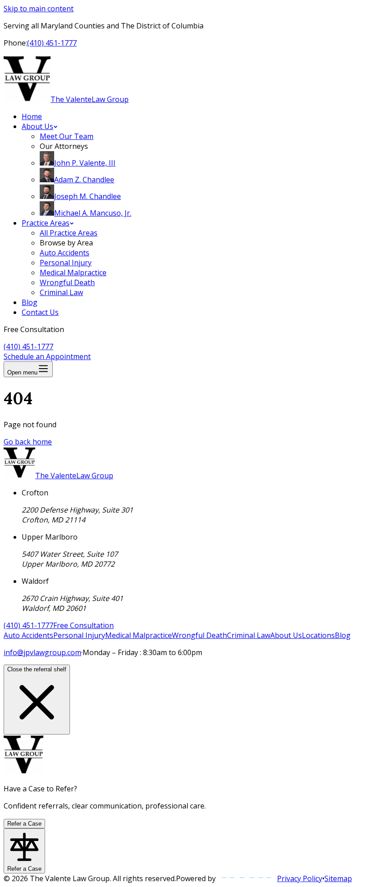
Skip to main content (39, 9)
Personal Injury (66, 263)
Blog (29, 302)
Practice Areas (45, 223)
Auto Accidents (64, 253)
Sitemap (338, 878)
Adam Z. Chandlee (84, 180)
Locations (318, 635)
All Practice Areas (68, 233)
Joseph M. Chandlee (87, 196)
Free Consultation (83, 625)
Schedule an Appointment (47, 356)
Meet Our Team (66, 136)
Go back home (28, 442)
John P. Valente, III (85, 163)
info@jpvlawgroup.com (42, 652)
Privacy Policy (299, 878)
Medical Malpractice (73, 272)
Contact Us (40, 312)
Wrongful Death (67, 282)
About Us (37, 126)
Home (32, 116)
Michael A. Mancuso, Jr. (92, 213)
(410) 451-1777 (52, 43)
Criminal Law (61, 292)
